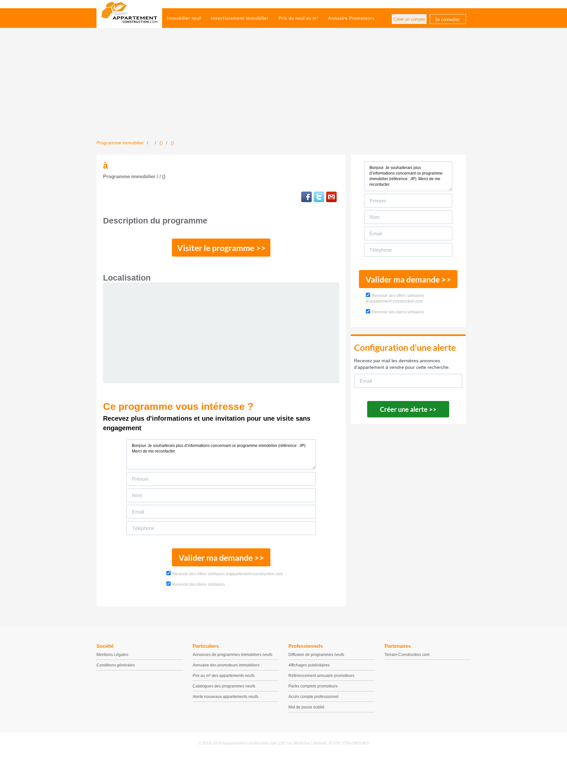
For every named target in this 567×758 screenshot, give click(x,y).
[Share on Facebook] (306, 197)
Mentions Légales (112, 654)
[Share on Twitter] (319, 197)
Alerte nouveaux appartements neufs (225, 696)
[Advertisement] (283, 90)
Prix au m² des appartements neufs (224, 675)
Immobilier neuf (184, 18)
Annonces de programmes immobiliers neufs (232, 654)
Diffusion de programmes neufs (316, 654)
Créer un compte (409, 19)
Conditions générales (115, 665)
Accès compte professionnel (313, 696)
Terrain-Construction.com (407, 654)
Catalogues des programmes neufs (224, 686)
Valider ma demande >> (221, 557)
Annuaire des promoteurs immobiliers (226, 665)
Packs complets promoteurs (313, 686)
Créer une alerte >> (408, 409)
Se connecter (447, 19)
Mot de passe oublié (306, 707)
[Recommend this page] (331, 197)
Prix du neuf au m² (298, 18)
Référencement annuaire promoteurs (321, 675)
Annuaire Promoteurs (351, 18)
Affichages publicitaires (309, 665)
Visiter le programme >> (221, 248)
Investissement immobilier (240, 18)
